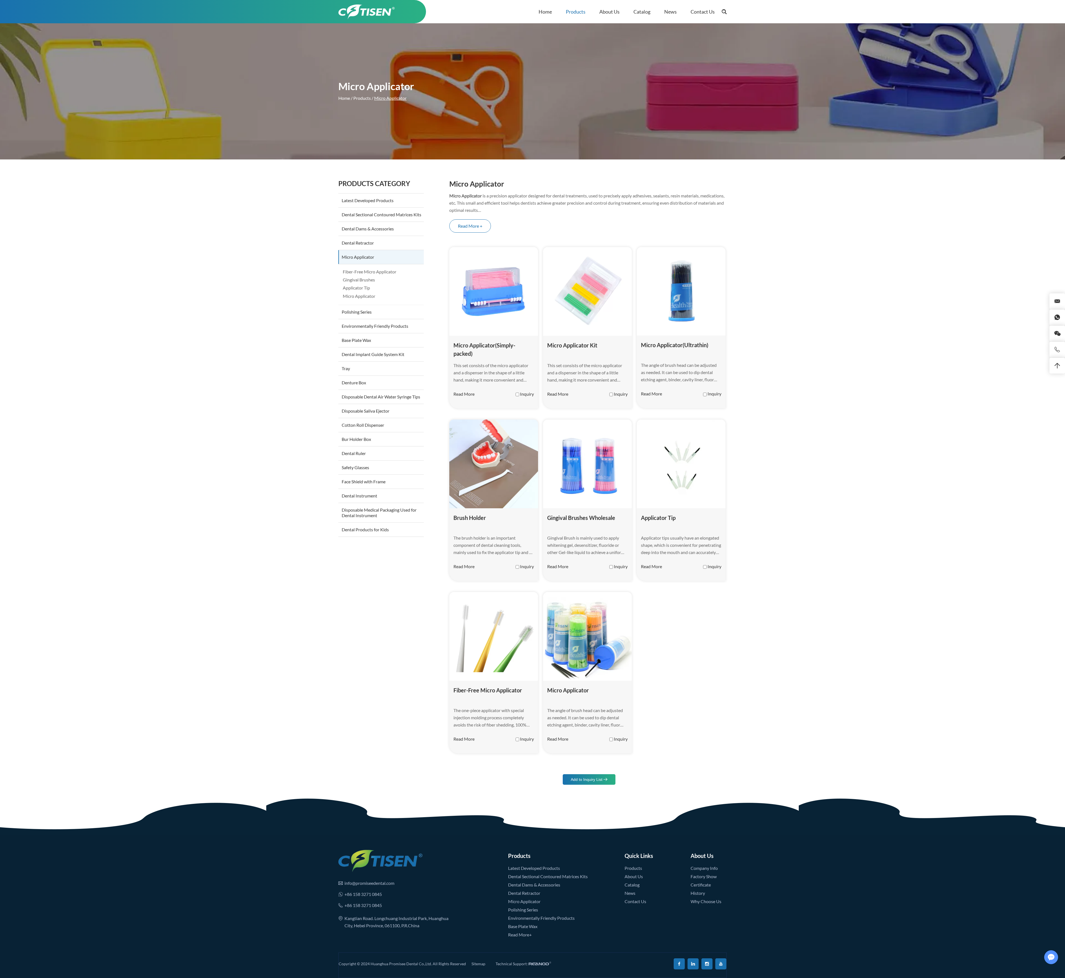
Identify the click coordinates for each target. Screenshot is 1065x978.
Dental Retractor (358, 242)
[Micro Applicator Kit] (587, 291)
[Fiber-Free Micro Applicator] (493, 636)
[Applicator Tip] (681, 464)
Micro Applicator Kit (572, 345)
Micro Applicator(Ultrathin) (674, 345)
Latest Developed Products (368, 200)
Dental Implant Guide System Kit (373, 354)
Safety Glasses (355, 467)
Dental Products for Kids (365, 529)
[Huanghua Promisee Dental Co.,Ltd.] (366, 11)
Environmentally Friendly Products (375, 326)
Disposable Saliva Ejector (365, 410)
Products (575, 12)
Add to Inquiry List (587, 779)
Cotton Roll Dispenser (363, 425)
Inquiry (527, 394)
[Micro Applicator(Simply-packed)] (493, 291)
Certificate (701, 884)
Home (545, 12)
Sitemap (478, 963)
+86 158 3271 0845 (363, 894)
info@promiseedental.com (369, 883)
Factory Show (704, 876)
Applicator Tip (658, 517)
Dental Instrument (359, 495)
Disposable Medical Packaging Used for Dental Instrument (379, 512)
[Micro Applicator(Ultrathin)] (681, 291)
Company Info (704, 868)
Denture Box (354, 382)
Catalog (641, 12)
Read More (464, 394)
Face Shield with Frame (364, 481)
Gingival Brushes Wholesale (581, 517)
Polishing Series (357, 311)
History (698, 893)
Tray (346, 368)
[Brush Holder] (493, 464)
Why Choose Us (706, 901)
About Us (609, 12)
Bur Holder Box (356, 439)
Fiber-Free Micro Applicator (487, 690)
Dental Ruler (354, 453)
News (670, 12)
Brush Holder (469, 517)
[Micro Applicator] (587, 636)
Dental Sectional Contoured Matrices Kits (381, 214)
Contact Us (703, 12)
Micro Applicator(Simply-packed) (484, 349)
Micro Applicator (568, 690)
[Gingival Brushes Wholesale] (587, 464)
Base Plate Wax (356, 340)
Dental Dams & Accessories (368, 228)
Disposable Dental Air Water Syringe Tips (381, 396)
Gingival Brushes (359, 279)
